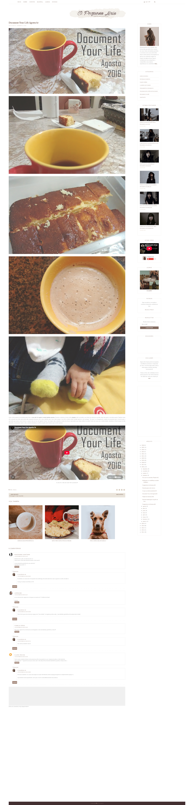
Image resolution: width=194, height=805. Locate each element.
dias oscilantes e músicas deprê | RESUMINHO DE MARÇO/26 (148, 206)
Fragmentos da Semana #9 (148, 485)
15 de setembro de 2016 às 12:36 (21, 656)
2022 (143, 453)
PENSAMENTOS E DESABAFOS (146, 88)
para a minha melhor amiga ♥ (98, 540)
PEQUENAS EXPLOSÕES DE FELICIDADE (149, 91)
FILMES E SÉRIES (143, 82)
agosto (144, 506)
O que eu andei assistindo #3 (149, 490)
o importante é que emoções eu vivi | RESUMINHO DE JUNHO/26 (149, 144)
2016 (143, 466)
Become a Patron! (149, 309)
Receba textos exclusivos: (149, 321)
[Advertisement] (146, 411)
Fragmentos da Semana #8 (148, 504)
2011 (143, 532)
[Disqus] (67, 731)
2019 (143, 460)
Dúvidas (54, 2)
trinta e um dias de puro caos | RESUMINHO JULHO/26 (148, 123)
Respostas (15, 571)
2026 (143, 445)
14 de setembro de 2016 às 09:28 (24, 611)
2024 (143, 449)
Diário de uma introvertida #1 (26, 540)
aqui (149, 378)
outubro (145, 473)
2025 (143, 447)
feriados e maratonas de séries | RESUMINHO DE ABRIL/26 (148, 185)
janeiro (144, 521)
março (144, 517)
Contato (32, 2)
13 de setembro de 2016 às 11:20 (21, 556)
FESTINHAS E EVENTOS (145, 79)
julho (144, 508)
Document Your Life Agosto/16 (149, 493)
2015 (143, 523)
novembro (145, 471)
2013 (143, 527)
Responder (17, 566)
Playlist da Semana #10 (148, 496)
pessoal (15, 489)
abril (144, 514)
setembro (145, 475)
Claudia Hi (14, 25)
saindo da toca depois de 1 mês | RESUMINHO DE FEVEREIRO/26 (148, 227)
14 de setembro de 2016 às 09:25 (24, 576)
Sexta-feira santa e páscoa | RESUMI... (62, 540)
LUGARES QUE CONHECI (145, 85)
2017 (143, 464)
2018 (143, 462)
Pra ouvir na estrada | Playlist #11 (150, 477)
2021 (143, 456)
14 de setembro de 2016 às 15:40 (21, 627)
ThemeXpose (101, 803)
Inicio (19, 2)
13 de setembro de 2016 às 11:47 (21, 594)
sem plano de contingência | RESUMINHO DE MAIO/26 (147, 164)
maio (144, 512)
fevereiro (145, 519)
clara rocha (19, 655)
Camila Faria (19, 625)
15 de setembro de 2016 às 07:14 (24, 641)
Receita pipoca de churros (148, 488)
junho (144, 510)
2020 (143, 458)
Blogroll (40, 2)
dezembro (145, 469)
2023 (143, 451)
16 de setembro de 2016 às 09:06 (24, 672)
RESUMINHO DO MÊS (144, 94)
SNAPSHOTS (143, 97)
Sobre (25, 2)
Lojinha (47, 2)
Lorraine (18, 593)
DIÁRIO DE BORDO (144, 76)
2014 (143, 525)
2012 (143, 530)
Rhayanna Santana (22, 554)
